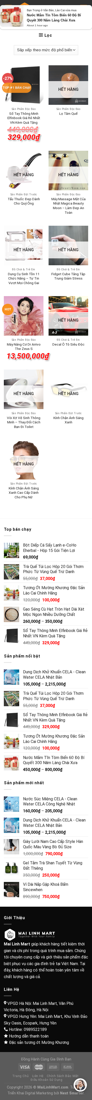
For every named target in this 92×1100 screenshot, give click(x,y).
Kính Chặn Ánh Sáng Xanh (68, 420)
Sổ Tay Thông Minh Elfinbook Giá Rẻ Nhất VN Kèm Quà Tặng (23, 117)
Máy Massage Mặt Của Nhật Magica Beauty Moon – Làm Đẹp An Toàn (68, 205)
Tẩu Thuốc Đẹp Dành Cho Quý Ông (24, 201)
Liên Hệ (37, 1076)
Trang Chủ (20, 1076)
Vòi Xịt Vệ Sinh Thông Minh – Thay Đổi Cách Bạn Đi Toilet (23, 422)
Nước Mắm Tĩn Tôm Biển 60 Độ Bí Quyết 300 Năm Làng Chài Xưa (54, 17)
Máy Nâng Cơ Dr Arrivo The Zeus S (24, 346)
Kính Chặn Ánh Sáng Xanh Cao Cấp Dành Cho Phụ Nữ (24, 492)
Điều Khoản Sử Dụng (46, 1080)
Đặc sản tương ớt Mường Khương (39, 1042)
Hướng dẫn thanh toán (29, 1036)
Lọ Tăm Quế (68, 113)
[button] (80, 1085)
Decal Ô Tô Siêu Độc (68, 344)
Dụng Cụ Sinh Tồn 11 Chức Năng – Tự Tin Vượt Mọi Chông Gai (24, 278)
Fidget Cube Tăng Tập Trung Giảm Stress (68, 276)
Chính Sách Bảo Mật (62, 1076)
